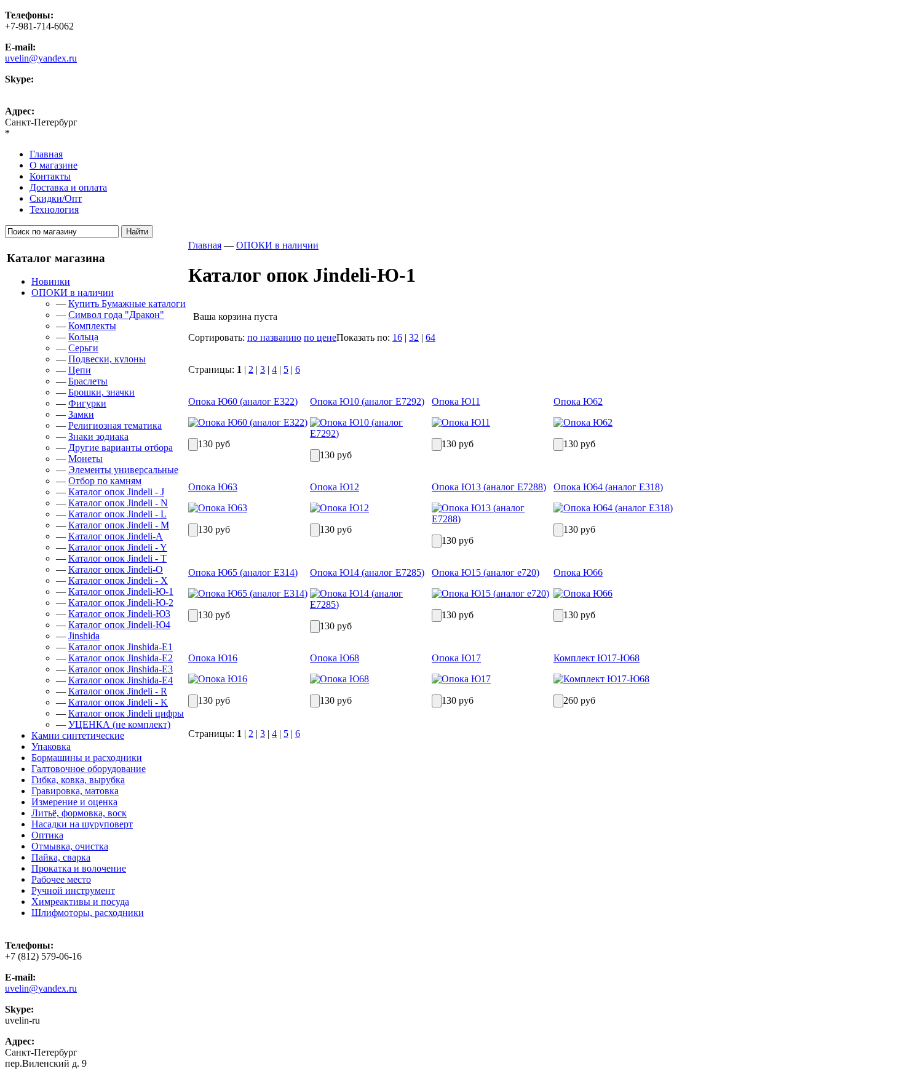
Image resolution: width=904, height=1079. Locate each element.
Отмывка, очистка (69, 846)
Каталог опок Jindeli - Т (117, 558)
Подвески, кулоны (107, 359)
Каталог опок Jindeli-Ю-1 (120, 591)
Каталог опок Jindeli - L (117, 514)
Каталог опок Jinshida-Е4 (120, 680)
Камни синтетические (77, 735)
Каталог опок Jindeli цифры (126, 713)
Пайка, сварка (60, 857)
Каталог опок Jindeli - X (118, 580)
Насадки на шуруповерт (82, 824)
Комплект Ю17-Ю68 (596, 658)
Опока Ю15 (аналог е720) (485, 572)
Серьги (83, 348)
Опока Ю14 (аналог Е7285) (367, 572)
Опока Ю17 (456, 658)
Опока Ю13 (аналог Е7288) (489, 487)
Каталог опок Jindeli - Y (117, 547)
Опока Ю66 (578, 572)
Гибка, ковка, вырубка (78, 779)
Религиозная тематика (115, 425)
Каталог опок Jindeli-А (115, 536)
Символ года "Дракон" (116, 314)
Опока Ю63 (212, 487)
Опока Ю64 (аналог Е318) (608, 487)
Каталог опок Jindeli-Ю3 (119, 613)
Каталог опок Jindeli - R (117, 691)
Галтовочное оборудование (88, 768)
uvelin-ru (22, 90)
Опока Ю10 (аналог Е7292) (367, 401)
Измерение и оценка (74, 802)
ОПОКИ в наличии (72, 292)
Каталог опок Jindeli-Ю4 (119, 624)
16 (397, 337)
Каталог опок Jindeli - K (118, 702)
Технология (54, 209)
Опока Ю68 (334, 658)
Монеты (85, 458)
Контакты (50, 176)
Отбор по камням (104, 481)
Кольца (83, 337)
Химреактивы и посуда (80, 901)
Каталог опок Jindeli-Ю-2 (120, 602)
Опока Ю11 (456, 401)
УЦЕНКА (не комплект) (119, 724)
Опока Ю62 (578, 401)
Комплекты (92, 326)
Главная (46, 154)
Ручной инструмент (73, 890)
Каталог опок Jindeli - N (118, 503)
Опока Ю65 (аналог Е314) (243, 572)
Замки (81, 414)
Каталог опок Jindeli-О (115, 569)
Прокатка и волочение (78, 868)
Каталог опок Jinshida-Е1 (120, 647)
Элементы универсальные (123, 469)
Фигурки (87, 403)
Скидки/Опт (56, 198)
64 (430, 337)
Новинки (50, 281)
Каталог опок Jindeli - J (116, 492)
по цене (320, 337)
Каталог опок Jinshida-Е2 (120, 658)
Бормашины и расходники (86, 757)
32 (414, 337)
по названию (274, 337)
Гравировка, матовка (75, 791)
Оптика (47, 835)
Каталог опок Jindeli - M (118, 525)
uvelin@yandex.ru (41, 58)
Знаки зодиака (98, 436)
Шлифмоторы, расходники (87, 912)
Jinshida (84, 636)
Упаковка (51, 746)
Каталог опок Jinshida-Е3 (120, 669)
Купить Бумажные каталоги (127, 303)
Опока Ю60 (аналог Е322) (243, 401)
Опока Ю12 (334, 487)
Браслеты (88, 381)
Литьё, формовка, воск (79, 813)
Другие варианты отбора (120, 447)
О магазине (53, 165)
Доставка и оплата (68, 187)
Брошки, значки (101, 392)
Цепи (79, 370)
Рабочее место (61, 879)
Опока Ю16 (212, 658)
